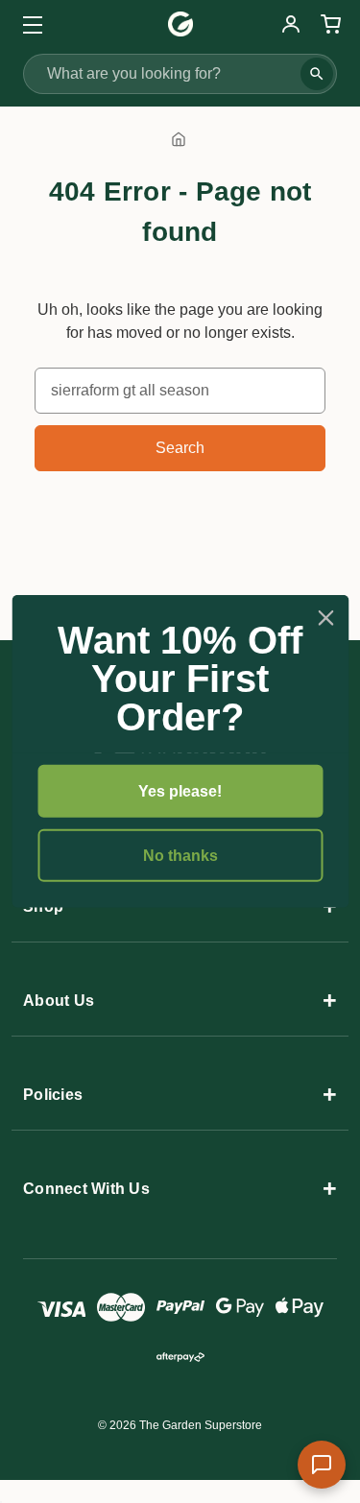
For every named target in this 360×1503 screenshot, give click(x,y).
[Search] (316, 74)
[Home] (178, 138)
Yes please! (180, 791)
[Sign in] (291, 24)
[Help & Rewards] (322, 1465)
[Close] (325, 618)
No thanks (180, 855)
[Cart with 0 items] (328, 24)
